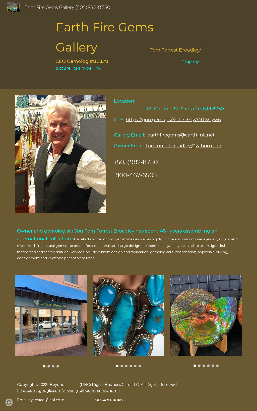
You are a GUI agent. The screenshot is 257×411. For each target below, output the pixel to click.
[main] (128, 44)
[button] (9, 402)
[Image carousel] (51, 321)
